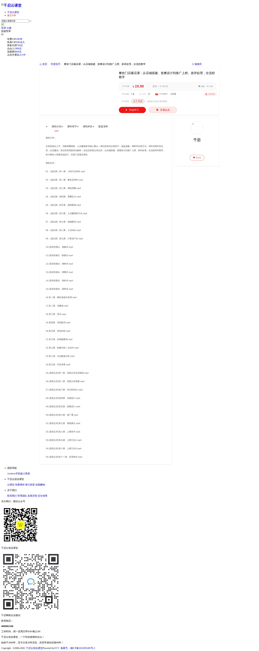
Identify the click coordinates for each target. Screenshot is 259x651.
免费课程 (20, 484)
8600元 (18, 51)
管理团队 (22, 495)
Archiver (11, 473)
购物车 (197, 64)
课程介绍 (56, 126)
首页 (43, 64)
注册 (9, 28)
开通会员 (163, 109)
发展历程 (32, 495)
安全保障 (42, 495)
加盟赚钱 (40, 484)
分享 (210, 86)
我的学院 (212, 64)
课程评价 (87, 126)
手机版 (19, 473)
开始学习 (132, 110)
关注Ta (197, 158)
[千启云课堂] (11, 5)
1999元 (18, 48)
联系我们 (12, 495)
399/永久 (20, 42)
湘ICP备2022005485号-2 (82, 648)
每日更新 (30, 484)
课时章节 (72, 126)
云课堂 (10, 484)
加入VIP (11, 15)
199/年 (19, 39)
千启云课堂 (13, 12)
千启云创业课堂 (34, 648)
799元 (20, 45)
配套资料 (103, 126)
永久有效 (138, 101)
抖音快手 (55, 64)
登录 (3, 28)
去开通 (173, 94)
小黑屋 (26, 473)
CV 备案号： (63, 648)
